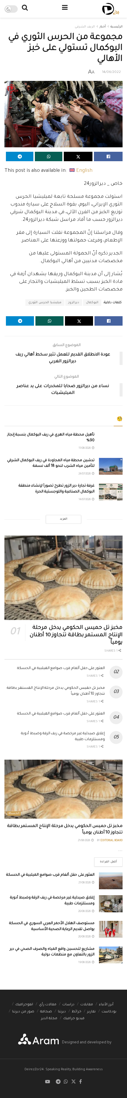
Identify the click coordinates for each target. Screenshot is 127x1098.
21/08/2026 (84, 840)
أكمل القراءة (105, 860)
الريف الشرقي (85, 27)
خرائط (76, 1012)
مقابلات (86, 1005)
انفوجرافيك (24, 1005)
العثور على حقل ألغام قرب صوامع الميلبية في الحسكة (61, 668)
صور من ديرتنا (23, 1012)
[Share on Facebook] (108, 156)
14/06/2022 (111, 72)
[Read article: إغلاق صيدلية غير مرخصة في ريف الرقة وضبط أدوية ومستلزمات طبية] (111, 903)
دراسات (68, 1005)
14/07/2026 (85, 499)
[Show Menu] (65, 9)
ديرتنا (62, 1012)
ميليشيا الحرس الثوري (44, 302)
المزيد (63, 519)
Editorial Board (111, 840)
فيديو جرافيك (73, 1019)
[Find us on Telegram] (58, 1082)
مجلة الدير (49, 1019)
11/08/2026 (85, 448)
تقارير (91, 1012)
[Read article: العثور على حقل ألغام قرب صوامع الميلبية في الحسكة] (111, 880)
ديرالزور (73, 302)
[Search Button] (25, 9)
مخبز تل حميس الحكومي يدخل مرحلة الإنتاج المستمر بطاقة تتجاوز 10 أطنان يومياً (76, 635)
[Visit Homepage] (111, 9)
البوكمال (92, 302)
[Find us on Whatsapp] (66, 1082)
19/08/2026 (84, 962)
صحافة (46, 1012)
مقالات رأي (47, 1005)
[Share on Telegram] (19, 156)
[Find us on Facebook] (80, 1082)
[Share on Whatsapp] (48, 156)
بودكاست (109, 1012)
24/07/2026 (85, 474)
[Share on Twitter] (78, 156)
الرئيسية (116, 27)
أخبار (103, 27)
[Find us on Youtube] (47, 1082)
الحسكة (14, 813)
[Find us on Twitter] (73, 1082)
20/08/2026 (84, 911)
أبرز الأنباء (106, 1005)
